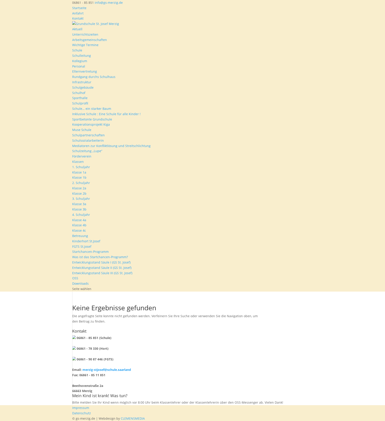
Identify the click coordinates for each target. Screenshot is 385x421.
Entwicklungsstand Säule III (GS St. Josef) (102, 273)
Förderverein (81, 156)
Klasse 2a (79, 188)
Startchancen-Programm (90, 251)
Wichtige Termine (85, 45)
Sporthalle (80, 98)
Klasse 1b (79, 177)
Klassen (78, 161)
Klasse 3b (79, 209)
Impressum (80, 408)
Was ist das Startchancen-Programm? (100, 257)
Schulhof (78, 93)
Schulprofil (80, 103)
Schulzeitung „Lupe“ (87, 151)
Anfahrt (78, 13)
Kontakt (78, 18)
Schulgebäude (83, 87)
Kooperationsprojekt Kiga (91, 124)
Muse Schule (81, 130)
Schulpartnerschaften (88, 135)
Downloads (80, 283)
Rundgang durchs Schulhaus (93, 77)
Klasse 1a (79, 172)
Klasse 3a (79, 204)
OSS (75, 278)
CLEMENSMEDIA (133, 418)
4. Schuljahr (81, 215)
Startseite (79, 8)
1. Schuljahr (81, 167)
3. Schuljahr (81, 198)
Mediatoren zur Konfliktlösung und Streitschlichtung (111, 146)
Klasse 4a (79, 220)
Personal (78, 66)
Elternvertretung (84, 71)
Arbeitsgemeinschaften (89, 40)
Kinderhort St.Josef (86, 241)
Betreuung (80, 236)
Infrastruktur (81, 82)
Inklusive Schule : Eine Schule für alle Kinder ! (106, 114)
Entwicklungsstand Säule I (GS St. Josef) (101, 262)
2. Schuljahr (81, 183)
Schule (77, 50)
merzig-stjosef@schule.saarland (106, 370)
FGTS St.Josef (81, 246)
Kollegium (79, 61)
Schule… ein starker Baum (91, 108)
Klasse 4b (79, 225)
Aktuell (77, 29)
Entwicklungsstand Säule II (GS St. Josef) (101, 268)
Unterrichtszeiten (85, 34)
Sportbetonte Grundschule (92, 119)
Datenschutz (81, 413)
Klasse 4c (79, 230)
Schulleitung (81, 55)
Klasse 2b (79, 193)
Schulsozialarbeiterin (88, 140)
